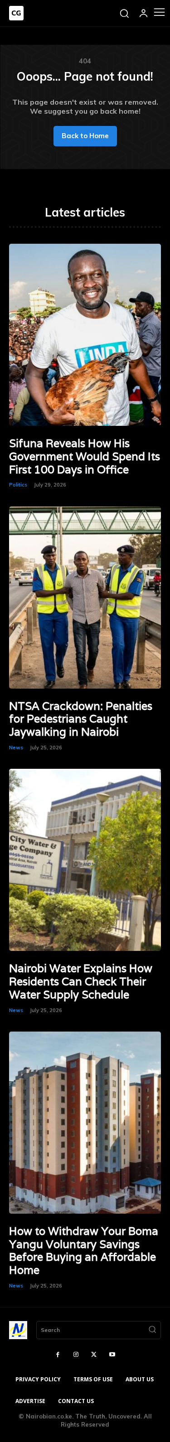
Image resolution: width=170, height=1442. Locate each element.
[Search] (152, 1330)
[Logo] (16, 13)
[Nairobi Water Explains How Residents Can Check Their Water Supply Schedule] (85, 860)
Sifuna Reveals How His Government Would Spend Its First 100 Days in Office (84, 456)
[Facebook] (58, 1355)
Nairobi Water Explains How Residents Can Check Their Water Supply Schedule (80, 981)
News (16, 747)
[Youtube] (112, 1355)
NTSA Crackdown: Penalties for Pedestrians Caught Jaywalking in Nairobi (80, 719)
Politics (18, 485)
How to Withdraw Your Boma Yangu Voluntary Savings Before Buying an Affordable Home (83, 1250)
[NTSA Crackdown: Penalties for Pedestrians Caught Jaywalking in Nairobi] (85, 597)
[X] (94, 1355)
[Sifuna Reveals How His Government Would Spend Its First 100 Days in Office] (85, 335)
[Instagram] (76, 1355)
